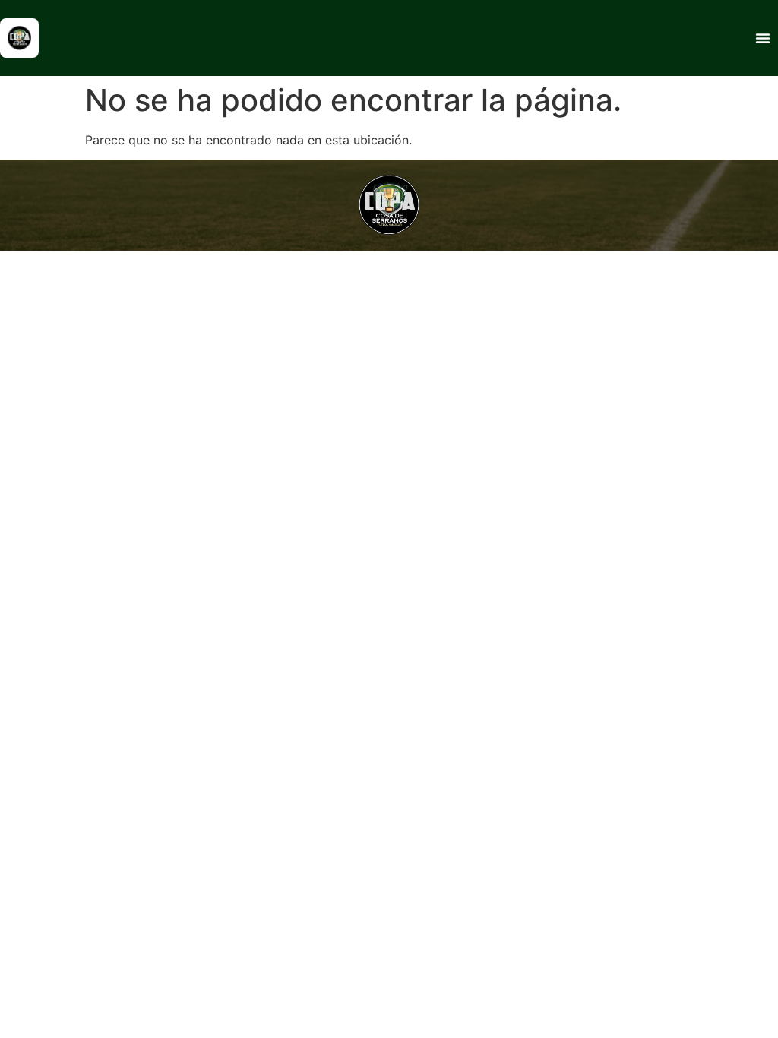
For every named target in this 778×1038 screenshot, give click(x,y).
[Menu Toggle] (762, 38)
